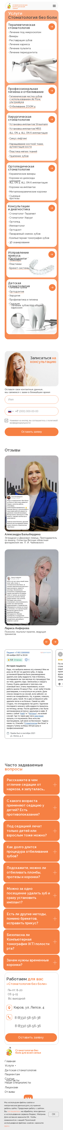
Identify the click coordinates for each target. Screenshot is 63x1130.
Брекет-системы (19, 268)
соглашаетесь (14, 1111)
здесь (6, 1126)
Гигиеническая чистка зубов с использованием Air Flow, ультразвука (25, 99)
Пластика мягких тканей (23, 151)
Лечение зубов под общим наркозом (27, 306)
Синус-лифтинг (18, 138)
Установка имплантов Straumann (28, 124)
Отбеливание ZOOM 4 (22, 106)
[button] (55, 5)
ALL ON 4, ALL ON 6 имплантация (28, 133)
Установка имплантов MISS (25, 128)
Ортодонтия (16, 291)
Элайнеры (15, 260)
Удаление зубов (19, 156)
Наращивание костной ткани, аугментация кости (26, 145)
